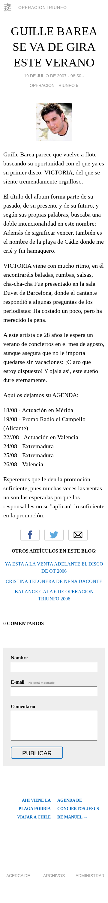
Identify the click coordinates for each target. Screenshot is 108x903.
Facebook (30, 535)
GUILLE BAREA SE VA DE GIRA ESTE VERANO (54, 46)
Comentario (23, 706)
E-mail (33, 682)
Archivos (54, 875)
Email (78, 535)
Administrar (90, 875)
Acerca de (18, 875)
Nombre (19, 657)
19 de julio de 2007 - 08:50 (52, 75)
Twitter (54, 535)
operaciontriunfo (42, 7)
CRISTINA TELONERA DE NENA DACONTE (54, 581)
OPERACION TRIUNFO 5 (54, 85)
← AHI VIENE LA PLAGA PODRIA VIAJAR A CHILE (34, 808)
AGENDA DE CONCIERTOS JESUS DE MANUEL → (78, 808)
